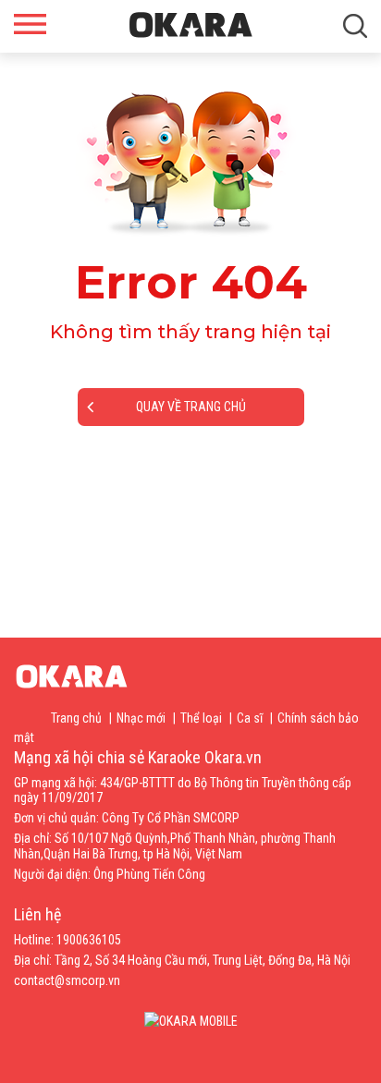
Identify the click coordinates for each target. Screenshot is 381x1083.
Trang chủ (76, 718)
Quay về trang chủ (191, 406)
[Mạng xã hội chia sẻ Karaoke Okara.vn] (191, 25)
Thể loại (201, 718)
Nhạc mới (141, 718)
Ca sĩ (250, 718)
